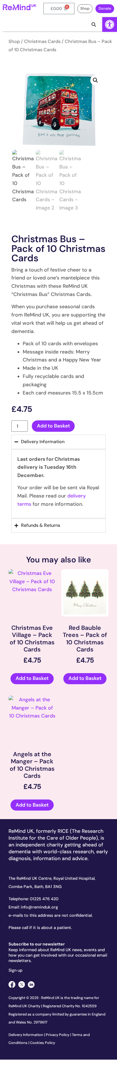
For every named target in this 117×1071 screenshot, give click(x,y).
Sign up (15, 970)
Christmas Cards (42, 41)
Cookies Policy (42, 1042)
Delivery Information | (27, 1034)
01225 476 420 (44, 898)
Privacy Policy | (59, 1034)
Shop (14, 41)
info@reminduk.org (39, 907)
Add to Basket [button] (32, 678)
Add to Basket (53, 426)
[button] (109, 24)
